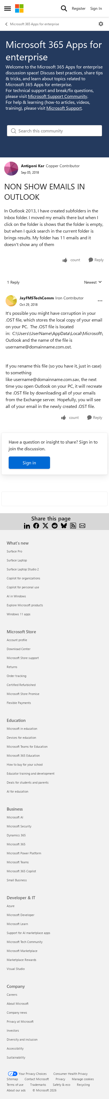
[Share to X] (45, 525)
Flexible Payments (19, 703)
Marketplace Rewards (21, 960)
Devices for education (21, 737)
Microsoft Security (19, 826)
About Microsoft (18, 1003)
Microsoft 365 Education (23, 755)
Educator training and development (30, 773)
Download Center (18, 649)
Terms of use (15, 1084)
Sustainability (16, 1057)
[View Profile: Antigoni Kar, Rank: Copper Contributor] (11, 169)
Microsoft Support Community (57, 96)
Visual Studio (16, 969)
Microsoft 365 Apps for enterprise (34, 24)
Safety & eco (61, 1084)
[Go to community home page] (19, 8)
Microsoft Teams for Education (27, 746)
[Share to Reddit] (55, 525)
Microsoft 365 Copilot (21, 871)
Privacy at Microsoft (20, 1021)
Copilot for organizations (23, 578)
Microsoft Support (64, 108)
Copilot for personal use (23, 587)
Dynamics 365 (16, 835)
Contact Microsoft (37, 1079)
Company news (17, 1012)
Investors (13, 1030)
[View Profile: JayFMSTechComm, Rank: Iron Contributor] (11, 300)
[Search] (64, 8)
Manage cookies (83, 1079)
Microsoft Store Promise (23, 694)
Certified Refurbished (21, 685)
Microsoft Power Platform (24, 853)
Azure (11, 906)
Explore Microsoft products (25, 605)
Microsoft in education (22, 728)
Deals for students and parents (28, 782)
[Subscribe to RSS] (73, 525)
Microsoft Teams (18, 862)
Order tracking (16, 676)
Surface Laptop (17, 560)
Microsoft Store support (23, 658)
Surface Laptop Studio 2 (23, 569)
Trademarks (38, 1084)
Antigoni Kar (32, 165)
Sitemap (12, 1079)
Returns (12, 667)
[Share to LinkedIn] (27, 525)
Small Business (17, 880)
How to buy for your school (25, 764)
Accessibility (15, 1048)
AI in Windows (16, 596)
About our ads (16, 1090)
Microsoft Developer (20, 915)
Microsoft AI (15, 817)
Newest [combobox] (93, 282)
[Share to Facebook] (36, 525)
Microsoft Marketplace (22, 951)
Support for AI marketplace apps (28, 933)
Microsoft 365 (16, 844)
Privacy (60, 1079)
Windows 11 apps (18, 614)
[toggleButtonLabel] (101, 24)
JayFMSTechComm (37, 297)
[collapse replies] (54, 293)
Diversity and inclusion (22, 1039)
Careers (12, 994)
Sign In (96, 8)
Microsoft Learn (17, 924)
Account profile (17, 640)
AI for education (17, 791)
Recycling (83, 1084)
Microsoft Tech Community (24, 942)
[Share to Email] (82, 525)
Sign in (29, 462)
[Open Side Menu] (7, 8)
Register (79, 8)
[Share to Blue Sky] (64, 525)
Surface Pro (14, 551)
